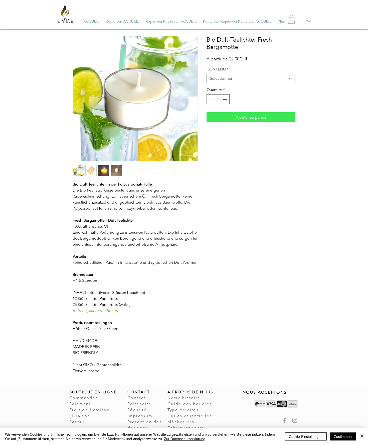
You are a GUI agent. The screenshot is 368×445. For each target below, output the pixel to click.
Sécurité (137, 409)
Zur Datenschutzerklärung (184, 438)
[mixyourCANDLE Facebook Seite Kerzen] (284, 420)
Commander (83, 397)
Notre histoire (184, 397)
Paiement (80, 403)
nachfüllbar (166, 208)
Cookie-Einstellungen (305, 436)
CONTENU (218, 69)
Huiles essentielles (189, 415)
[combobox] (251, 78)
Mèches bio (181, 421)
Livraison (79, 415)
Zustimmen (343, 436)
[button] (291, 19)
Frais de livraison (89, 409)
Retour (77, 421)
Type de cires (183, 409)
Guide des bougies (189, 403)
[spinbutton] (218, 99)
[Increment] (225, 99)
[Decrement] (210, 99)
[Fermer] (362, 436)
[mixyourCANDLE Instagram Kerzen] (294, 420)
